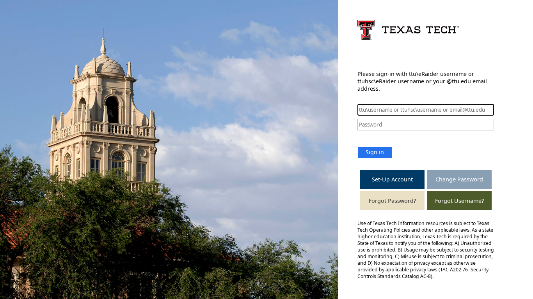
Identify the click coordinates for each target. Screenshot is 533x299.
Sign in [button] (375, 152)
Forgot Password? (392, 200)
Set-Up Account (392, 179)
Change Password (459, 179)
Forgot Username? (459, 200)
